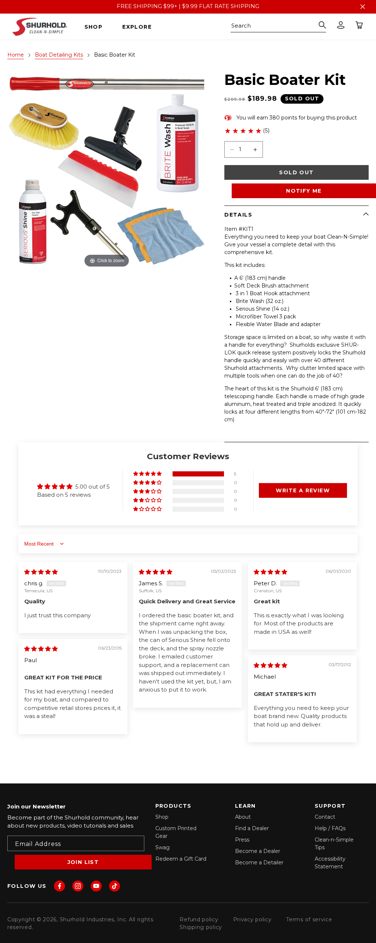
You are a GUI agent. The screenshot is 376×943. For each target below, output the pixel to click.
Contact (325, 817)
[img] (41, 571)
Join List (83, 862)
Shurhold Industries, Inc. (94, 919)
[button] (96, 27)
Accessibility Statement (330, 863)
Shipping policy (201, 927)
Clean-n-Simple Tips (334, 843)
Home (15, 54)
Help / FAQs (330, 828)
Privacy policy (252, 919)
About (243, 817)
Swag (162, 847)
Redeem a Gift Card (180, 859)
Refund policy (199, 919)
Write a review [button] (303, 490)
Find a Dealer (252, 828)
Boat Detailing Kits (59, 54)
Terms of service (309, 919)
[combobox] (278, 26)
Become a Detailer (259, 862)
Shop (162, 817)
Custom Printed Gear (175, 832)
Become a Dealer (257, 851)
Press (242, 839)
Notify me (304, 190)
